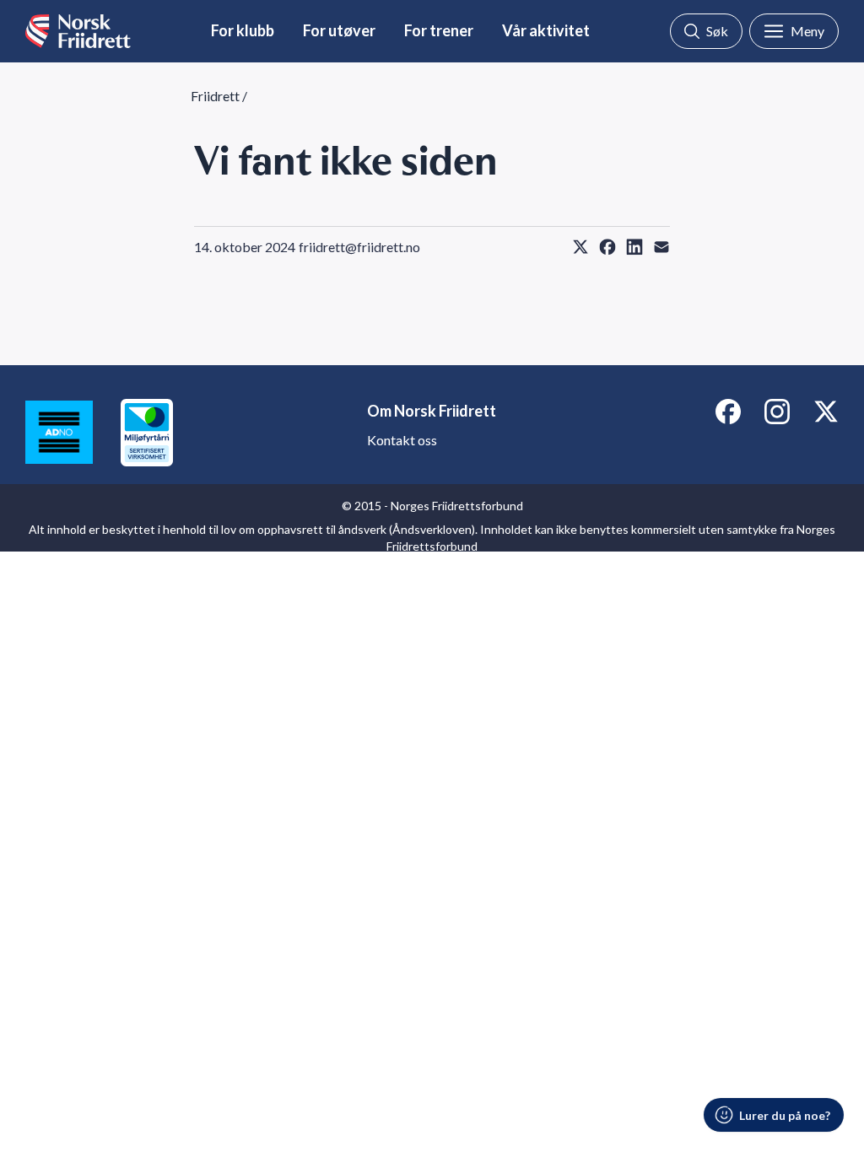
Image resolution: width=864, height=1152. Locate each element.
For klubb (242, 30)
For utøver (339, 30)
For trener (438, 30)
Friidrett (215, 96)
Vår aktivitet (546, 30)
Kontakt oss (402, 440)
